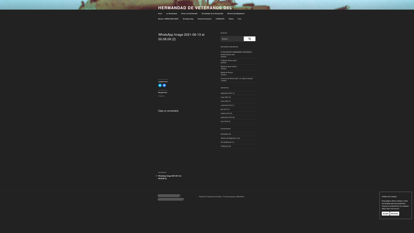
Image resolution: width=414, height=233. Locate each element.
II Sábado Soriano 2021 (229, 60)
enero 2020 (225, 101)
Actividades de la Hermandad (212, 13)
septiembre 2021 (226, 93)
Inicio (160, 13)
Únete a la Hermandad (189, 13)
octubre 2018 (225, 113)
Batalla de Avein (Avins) (229, 66)
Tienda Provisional (204, 19)
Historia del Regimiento (236, 13)
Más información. (393, 208)
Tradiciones (225, 146)
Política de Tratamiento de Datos (210, 196)
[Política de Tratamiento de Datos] (171, 199)
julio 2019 (224, 109)
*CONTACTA (220, 19)
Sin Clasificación (226, 142)
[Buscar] (249, 38)
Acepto (386, 213)
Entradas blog (188, 19)
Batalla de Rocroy (227, 72)
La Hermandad (171, 13)
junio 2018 (224, 121)
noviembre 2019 (226, 105)
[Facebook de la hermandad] (169, 195)
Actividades (224, 134)
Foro (239, 19)
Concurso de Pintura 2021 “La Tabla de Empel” (237, 78)
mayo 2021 (224, 97)
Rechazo (394, 213)
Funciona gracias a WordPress (233, 196)
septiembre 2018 (226, 117)
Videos (231, 19)
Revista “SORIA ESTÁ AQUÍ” (168, 19)
